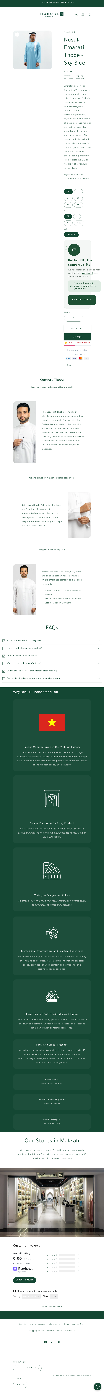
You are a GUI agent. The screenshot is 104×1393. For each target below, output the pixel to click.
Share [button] (70, 365)
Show (46, 1296)
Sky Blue (71, 235)
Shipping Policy (36, 1331)
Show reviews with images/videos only (37, 1291)
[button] (14, 14)
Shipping (79, 76)
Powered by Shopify (84, 1375)
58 (68, 205)
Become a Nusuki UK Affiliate (61, 1331)
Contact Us (77, 1324)
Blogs (66, 1324)
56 (78, 198)
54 (68, 198)
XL (68, 223)
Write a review (26, 1280)
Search (22, 1324)
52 (78, 192)
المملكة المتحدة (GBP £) (26, 1368)
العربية (18, 1385)
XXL (79, 223)
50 (68, 192)
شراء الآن (77, 337)
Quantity (68, 312)
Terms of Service (37, 1324)
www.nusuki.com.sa (52, 1084)
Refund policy (54, 1324)
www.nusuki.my (52, 1124)
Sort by (17, 1296)
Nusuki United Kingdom (67, 1375)
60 (78, 205)
